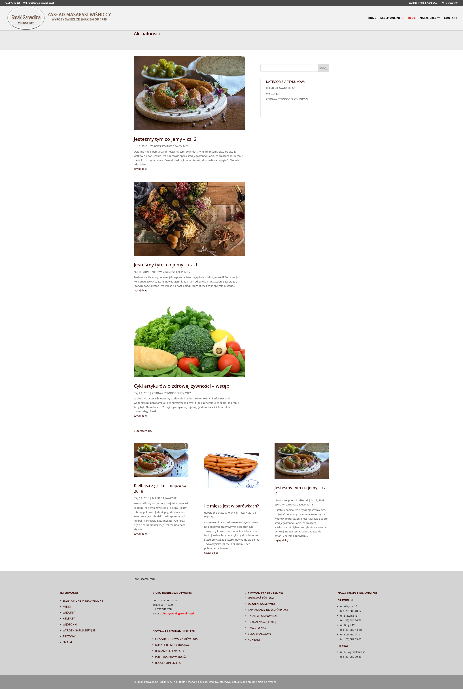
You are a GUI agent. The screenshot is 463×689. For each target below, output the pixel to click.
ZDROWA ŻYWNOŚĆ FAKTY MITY (169, 146)
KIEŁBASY (69, 618)
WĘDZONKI (70, 624)
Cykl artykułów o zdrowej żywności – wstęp (181, 386)
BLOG (412, 18)
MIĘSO (67, 606)
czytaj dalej (140, 168)
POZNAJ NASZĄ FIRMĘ (262, 621)
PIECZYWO (69, 636)
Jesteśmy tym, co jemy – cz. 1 (166, 264)
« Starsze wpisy (143, 431)
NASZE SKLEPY (430, 18)
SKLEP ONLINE (390, 18)
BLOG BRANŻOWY (259, 633)
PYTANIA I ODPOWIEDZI (263, 616)
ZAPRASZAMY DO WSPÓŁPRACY (268, 610)
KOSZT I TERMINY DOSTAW (172, 645)
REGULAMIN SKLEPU (168, 663)
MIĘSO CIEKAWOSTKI (278, 88)
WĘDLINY (69, 612)
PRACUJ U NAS (257, 627)
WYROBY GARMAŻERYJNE (79, 630)
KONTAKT (450, 18)
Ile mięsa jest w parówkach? (231, 506)
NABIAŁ (68, 642)
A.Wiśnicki (231, 512)
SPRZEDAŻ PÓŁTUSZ (261, 598)
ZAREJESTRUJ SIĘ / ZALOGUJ (423, 3)
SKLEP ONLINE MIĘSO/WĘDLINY (83, 600)
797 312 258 (14, 2)
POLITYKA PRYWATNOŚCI (171, 657)
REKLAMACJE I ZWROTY (169, 651)
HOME (372, 18)
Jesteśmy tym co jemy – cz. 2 (165, 139)
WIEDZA (270, 93)
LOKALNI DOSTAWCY (261, 604)
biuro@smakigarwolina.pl (178, 613)
